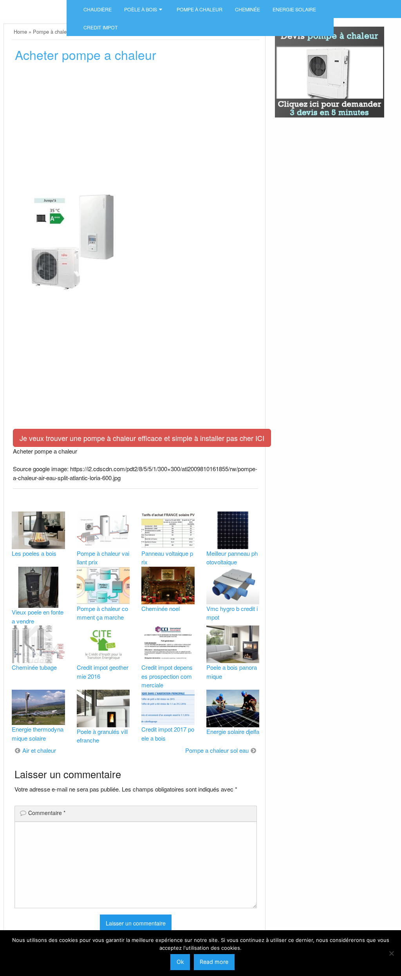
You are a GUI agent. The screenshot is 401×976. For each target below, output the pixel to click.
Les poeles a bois (34, 553)
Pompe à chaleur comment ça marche (102, 613)
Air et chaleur (39, 750)
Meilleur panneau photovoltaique (232, 557)
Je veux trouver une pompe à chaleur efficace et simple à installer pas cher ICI (142, 438)
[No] (391, 953)
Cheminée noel (160, 608)
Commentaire (46, 813)
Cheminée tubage (34, 667)
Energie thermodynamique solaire (37, 733)
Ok (180, 961)
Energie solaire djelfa (232, 731)
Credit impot (100, 27)
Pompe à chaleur (199, 9)
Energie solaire (294, 9)
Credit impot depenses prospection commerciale (167, 676)
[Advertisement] (135, 128)
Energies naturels (33, 6)
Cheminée (247, 9)
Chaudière (97, 9)
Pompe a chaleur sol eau (217, 750)
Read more (214, 961)
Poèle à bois (140, 9)
